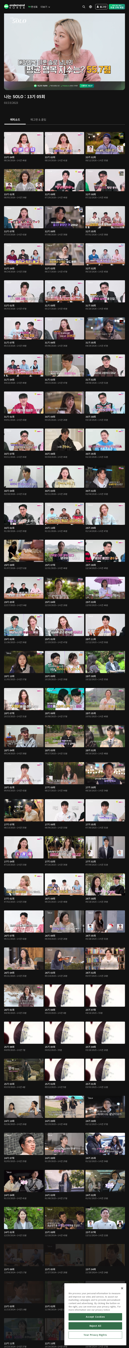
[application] (64, 47)
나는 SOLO (13, 96)
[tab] (15, 119)
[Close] (122, 1288)
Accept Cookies (95, 1316)
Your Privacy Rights (95, 1334)
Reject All (95, 1325)
